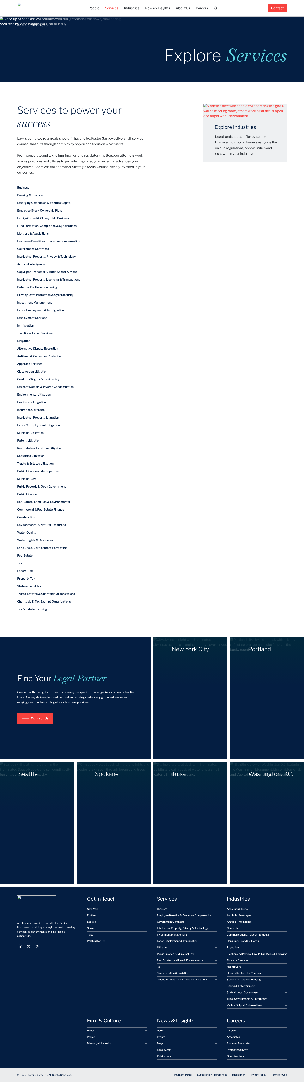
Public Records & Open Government (41, 486)
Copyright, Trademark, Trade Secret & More (47, 272)
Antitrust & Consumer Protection (39, 356)
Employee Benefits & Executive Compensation (48, 241)
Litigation (23, 341)
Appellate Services (29, 364)
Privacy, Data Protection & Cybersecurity (45, 295)
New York (92, 908)
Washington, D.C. (97, 941)
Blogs (160, 1043)
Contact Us (39, 718)
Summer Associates (239, 1043)
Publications (164, 1056)
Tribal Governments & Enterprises (247, 998)
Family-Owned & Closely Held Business (43, 218)
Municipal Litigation (30, 432)
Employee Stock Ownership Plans (39, 210)
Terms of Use (279, 1074)
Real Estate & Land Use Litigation (39, 448)
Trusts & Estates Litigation (35, 463)
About (90, 1030)
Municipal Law (26, 478)
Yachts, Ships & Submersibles (244, 1005)
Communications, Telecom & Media (248, 934)
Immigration (25, 325)
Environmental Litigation (34, 394)
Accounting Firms (237, 908)
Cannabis (232, 928)
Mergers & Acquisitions (33, 233)
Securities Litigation (30, 455)
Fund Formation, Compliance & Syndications (47, 226)
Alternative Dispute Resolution (37, 348)
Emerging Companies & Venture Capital (44, 203)
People (91, 1036)
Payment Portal (183, 1074)
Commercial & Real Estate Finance (40, 509)
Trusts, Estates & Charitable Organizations (46, 593)
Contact (277, 8)
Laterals (232, 1030)
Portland (92, 915)
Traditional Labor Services (35, 333)
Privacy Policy (258, 1074)
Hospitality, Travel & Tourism (244, 973)
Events (161, 1036)
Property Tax (26, 578)
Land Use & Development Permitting (42, 547)
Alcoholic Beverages (239, 915)
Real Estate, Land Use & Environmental (43, 501)
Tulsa (90, 934)
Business (23, 187)
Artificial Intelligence (31, 264)
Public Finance (27, 494)
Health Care (234, 966)
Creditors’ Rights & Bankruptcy (38, 379)
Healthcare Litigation (31, 402)
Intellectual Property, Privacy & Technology (46, 256)
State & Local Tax (29, 586)
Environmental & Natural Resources (41, 524)
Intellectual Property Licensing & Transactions (48, 279)
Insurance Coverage (31, 409)
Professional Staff (237, 1049)
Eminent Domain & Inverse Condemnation (45, 387)
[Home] (27, 8)
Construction (26, 517)
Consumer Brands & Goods (243, 941)
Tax (19, 563)
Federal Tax (25, 570)
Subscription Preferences (212, 1074)
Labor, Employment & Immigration (40, 310)
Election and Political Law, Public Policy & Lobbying (257, 953)
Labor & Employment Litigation (38, 425)
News (160, 1030)
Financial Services (237, 960)
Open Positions (235, 1056)
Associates (233, 1036)
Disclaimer (238, 1074)
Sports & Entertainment (241, 986)
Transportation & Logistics (172, 973)
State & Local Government (243, 992)
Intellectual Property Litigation (38, 417)
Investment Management (34, 302)
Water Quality (26, 532)
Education (233, 947)
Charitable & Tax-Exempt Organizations (44, 601)
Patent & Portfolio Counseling (37, 287)
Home (22, 25)
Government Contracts (33, 249)
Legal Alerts (164, 1049)
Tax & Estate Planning (32, 609)
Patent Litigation (28, 440)
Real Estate (25, 555)
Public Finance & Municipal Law (38, 471)
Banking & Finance (30, 195)
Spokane (92, 928)
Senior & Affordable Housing (244, 979)
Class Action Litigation (32, 371)
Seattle (91, 921)
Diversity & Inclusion (99, 1043)
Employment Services (32, 318)
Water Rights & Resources (35, 540)
